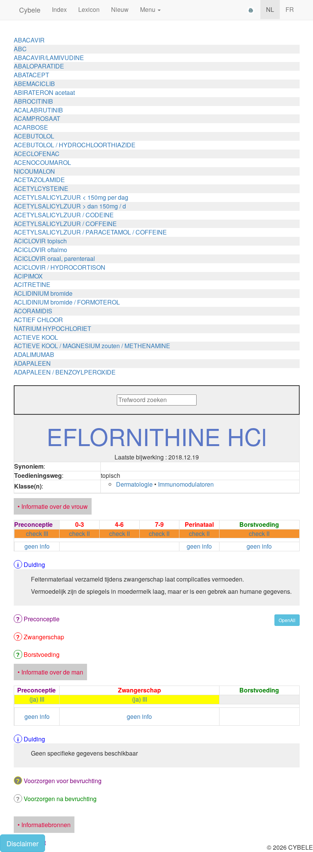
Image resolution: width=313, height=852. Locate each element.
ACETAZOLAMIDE (39, 179)
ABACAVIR (29, 40)
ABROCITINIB (33, 101)
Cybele (29, 10)
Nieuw (120, 9)
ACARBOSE (31, 127)
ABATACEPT (31, 74)
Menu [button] (148, 9)
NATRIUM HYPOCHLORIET (52, 328)
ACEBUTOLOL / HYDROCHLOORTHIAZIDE (75, 144)
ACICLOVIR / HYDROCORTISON (59, 267)
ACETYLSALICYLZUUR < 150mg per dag (71, 197)
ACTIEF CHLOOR (38, 319)
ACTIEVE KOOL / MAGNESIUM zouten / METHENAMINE (92, 345)
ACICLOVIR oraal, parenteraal (54, 258)
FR (290, 9)
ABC (20, 48)
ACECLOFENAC (37, 153)
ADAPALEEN (32, 363)
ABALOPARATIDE (39, 66)
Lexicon (89, 9)
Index (59, 9)
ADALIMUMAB (34, 354)
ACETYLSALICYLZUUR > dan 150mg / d (70, 206)
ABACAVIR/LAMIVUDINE (49, 57)
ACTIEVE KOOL (36, 337)
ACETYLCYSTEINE (41, 188)
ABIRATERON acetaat (44, 92)
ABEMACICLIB (34, 83)
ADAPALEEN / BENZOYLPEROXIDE (65, 372)
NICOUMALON (34, 171)
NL (270, 9)
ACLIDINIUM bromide (43, 293)
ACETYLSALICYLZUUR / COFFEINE (65, 223)
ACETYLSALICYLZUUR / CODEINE (64, 214)
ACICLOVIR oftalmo (40, 249)
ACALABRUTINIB (38, 110)
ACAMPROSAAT (37, 118)
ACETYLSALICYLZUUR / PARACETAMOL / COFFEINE (90, 232)
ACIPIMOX (28, 276)
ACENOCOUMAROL (42, 162)
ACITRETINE (32, 284)
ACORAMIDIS (33, 310)
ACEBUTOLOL (34, 136)
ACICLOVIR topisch (40, 240)
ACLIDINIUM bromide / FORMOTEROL (67, 302)
